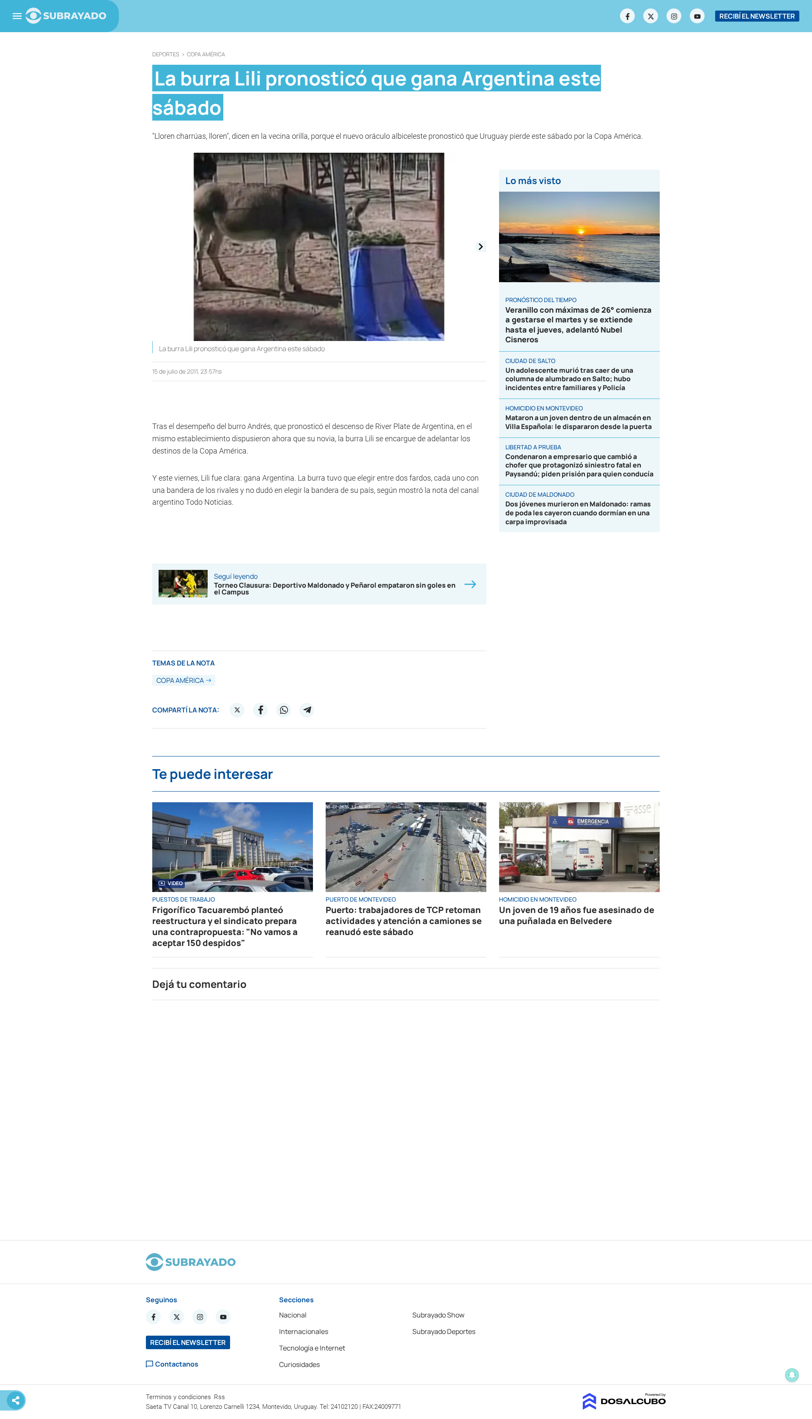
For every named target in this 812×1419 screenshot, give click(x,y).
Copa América (206, 54)
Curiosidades (299, 1364)
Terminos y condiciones (179, 1397)
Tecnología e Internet (312, 1348)
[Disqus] (406, 1116)
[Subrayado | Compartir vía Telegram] (307, 710)
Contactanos (176, 1364)
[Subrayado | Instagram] (674, 16)
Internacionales (303, 1331)
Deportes (165, 54)
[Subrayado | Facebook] (627, 16)
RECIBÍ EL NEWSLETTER (757, 16)
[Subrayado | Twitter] (650, 16)
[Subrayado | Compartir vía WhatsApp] (284, 710)
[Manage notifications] (792, 1375)
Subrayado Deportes (443, 1331)
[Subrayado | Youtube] (697, 16)
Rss (220, 1397)
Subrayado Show (438, 1315)
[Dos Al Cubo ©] (624, 1407)
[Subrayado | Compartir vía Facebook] (260, 710)
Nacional (293, 1315)
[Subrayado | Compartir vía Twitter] (237, 710)
